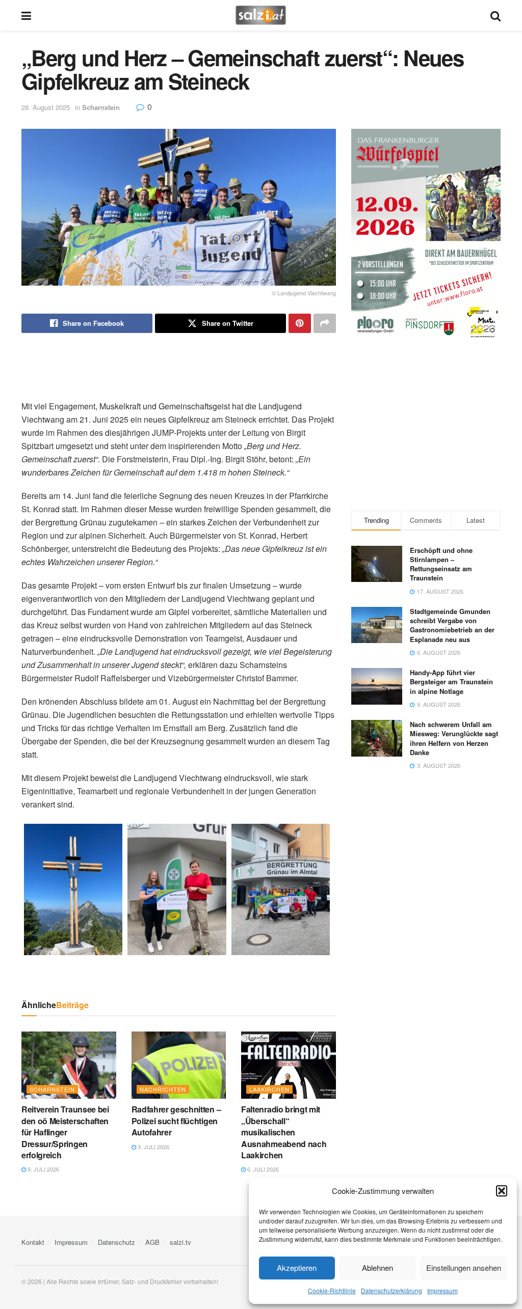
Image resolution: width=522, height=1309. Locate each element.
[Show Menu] (26, 15)
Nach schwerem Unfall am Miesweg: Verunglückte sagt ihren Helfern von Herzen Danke (454, 738)
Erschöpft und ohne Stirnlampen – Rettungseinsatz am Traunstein (441, 564)
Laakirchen (269, 1089)
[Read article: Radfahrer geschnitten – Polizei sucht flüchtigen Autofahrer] (179, 1065)
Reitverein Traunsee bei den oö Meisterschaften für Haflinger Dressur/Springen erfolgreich (65, 1132)
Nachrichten (163, 1089)
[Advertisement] (178, 366)
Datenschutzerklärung (391, 1290)
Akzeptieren (297, 1267)
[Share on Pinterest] (300, 323)
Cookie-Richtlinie (332, 1290)
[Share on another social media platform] (325, 323)
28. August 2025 (45, 107)
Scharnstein (101, 107)
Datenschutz (116, 1242)
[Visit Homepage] (260, 15)
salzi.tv (180, 1242)
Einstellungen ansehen (463, 1267)
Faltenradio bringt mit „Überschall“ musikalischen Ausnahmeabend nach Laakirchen (283, 1132)
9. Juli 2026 (42, 1169)
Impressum (442, 1290)
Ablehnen (377, 1267)
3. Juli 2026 (152, 1147)
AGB (152, 1242)
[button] (502, 1191)
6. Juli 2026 (262, 1169)
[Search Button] (495, 15)
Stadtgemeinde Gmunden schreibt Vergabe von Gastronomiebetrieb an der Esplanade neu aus (452, 625)
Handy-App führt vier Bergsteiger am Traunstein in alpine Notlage (451, 681)
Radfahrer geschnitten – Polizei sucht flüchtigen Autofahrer (176, 1120)
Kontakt (32, 1242)
